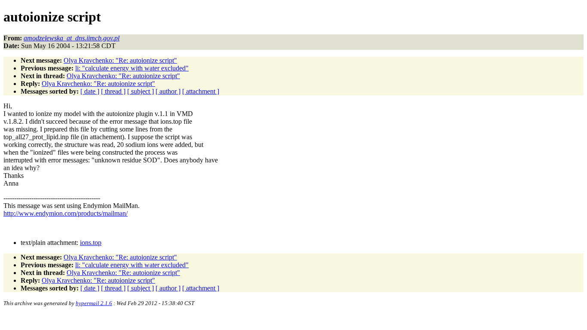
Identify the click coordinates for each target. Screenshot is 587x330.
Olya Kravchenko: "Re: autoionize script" (120, 60)
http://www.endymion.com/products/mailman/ (65, 213)
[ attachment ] (200, 91)
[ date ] (89, 91)
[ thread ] (113, 91)
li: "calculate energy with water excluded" (132, 68)
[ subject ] (140, 91)
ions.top (90, 242)
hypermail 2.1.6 (94, 303)
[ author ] (168, 91)
